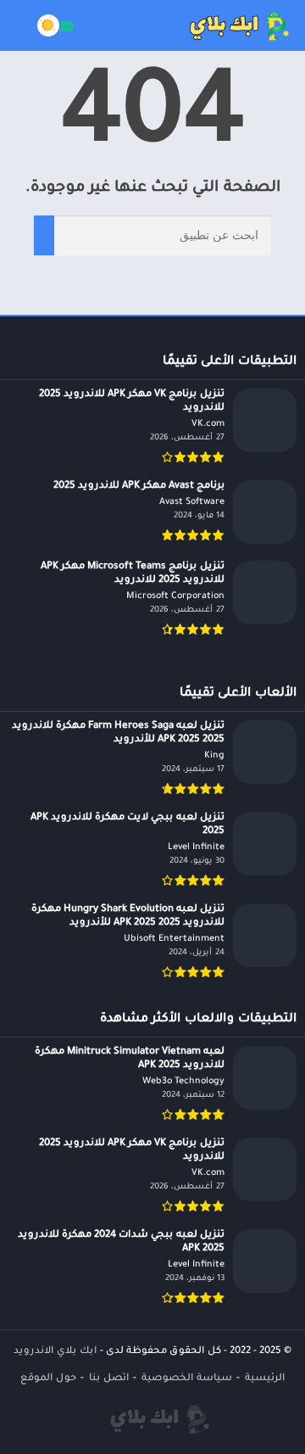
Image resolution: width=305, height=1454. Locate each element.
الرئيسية (265, 1378)
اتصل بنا (109, 1378)
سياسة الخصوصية (186, 1378)
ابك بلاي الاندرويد (55, 1351)
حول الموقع (48, 1378)
